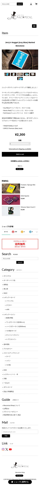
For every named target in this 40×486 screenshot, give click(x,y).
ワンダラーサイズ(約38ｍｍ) (15, 322)
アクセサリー (8, 349)
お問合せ (6, 408)
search (20, 4)
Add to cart (20, 154)
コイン (8, 360)
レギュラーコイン (9, 314)
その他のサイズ (11, 331)
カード (8, 356)
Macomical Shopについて (11, 405)
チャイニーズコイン (12, 335)
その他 (8, 365)
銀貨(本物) (9, 318)
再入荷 (6, 289)
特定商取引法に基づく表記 (12, 415)
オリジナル (7, 276)
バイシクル (9, 301)
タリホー (9, 305)
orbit (7, 309)
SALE (5, 293)
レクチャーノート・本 (11, 374)
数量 (20, 140)
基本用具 (6, 344)
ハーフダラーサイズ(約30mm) (16, 326)
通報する (20, 166)
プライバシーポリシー (10, 412)
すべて (6, 231)
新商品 (6, 284)
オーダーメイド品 (9, 280)
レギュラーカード (9, 297)
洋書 (5, 378)
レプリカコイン (11, 339)
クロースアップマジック (11, 353)
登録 (6, 436)
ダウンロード (8, 387)
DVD (5, 370)
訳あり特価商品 (9, 391)
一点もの (6, 383)
